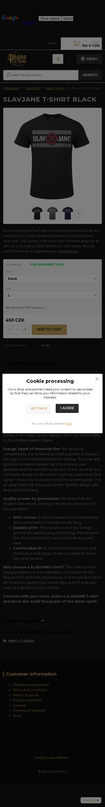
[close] (97, 379)
